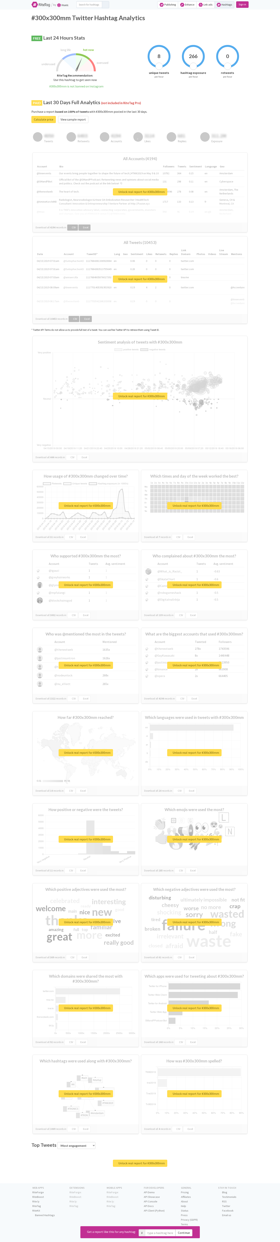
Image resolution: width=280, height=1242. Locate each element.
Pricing (185, 1192)
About (184, 1201)
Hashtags (226, 4)
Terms (184, 1224)
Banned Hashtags (44, 1215)
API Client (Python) (154, 1210)
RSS (224, 1201)
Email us (226, 1215)
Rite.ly (35, 1201)
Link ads (208, 4)
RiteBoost (38, 1197)
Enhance (189, 4)
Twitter (226, 1206)
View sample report (73, 119)
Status (184, 1210)
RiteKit (36, 1210)
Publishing (170, 4)
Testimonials (229, 1197)
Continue (184, 1233)
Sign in (242, 4)
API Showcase (152, 1197)
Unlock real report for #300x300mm (141, 192)
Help (183, 1206)
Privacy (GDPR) (189, 1219)
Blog (224, 1192)
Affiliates (186, 1197)
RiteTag (36, 1206)
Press (184, 1215)
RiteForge (38, 1192)
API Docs (149, 1206)
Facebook (228, 1210)
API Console (150, 1201)
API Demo (149, 1192)
